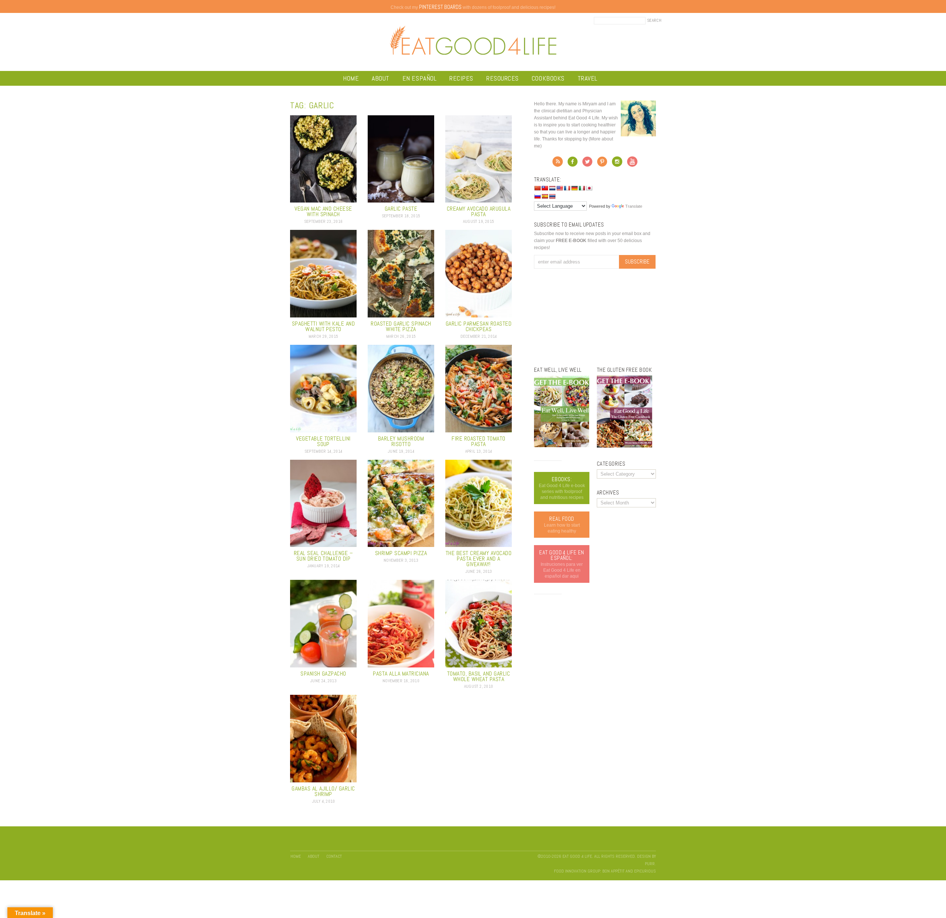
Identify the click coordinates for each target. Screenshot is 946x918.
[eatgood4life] (561, 445)
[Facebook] (573, 163)
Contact (334, 856)
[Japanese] (589, 188)
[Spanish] (544, 196)
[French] (567, 188)
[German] (574, 188)
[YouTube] (632, 163)
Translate (633, 206)
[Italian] (581, 188)
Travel (588, 78)
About (380, 78)
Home (351, 78)
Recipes (461, 78)
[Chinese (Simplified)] (537, 188)
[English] (559, 188)
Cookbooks (548, 78)
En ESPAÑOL (419, 78)
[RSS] (557, 163)
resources (502, 78)
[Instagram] (617, 163)
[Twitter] (587, 163)
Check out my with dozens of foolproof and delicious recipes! (473, 7)
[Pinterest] (602, 163)
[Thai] (552, 196)
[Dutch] (552, 188)
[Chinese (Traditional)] (544, 188)
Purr (650, 864)
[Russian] (537, 196)
